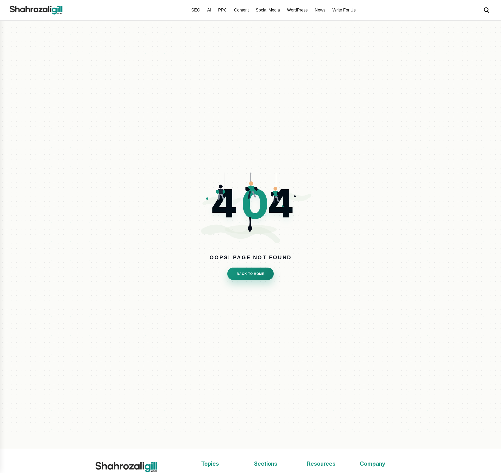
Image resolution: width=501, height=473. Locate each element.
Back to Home (250, 274)
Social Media (268, 10)
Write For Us (344, 10)
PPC (222, 10)
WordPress (297, 10)
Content (241, 10)
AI (209, 10)
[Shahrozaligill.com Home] (38, 10)
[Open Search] (487, 10)
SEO (195, 10)
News (320, 10)
